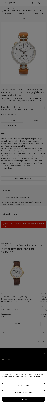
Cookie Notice (9, 379)
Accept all (23, 399)
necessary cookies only (23, 392)
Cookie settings (23, 385)
